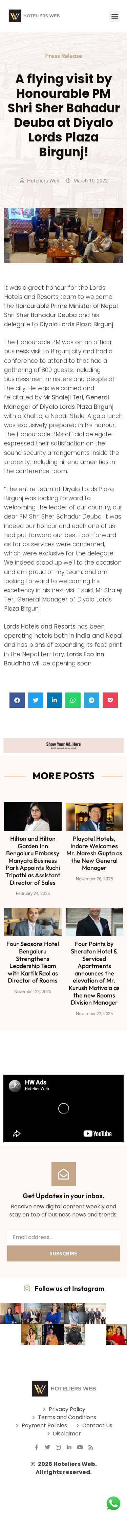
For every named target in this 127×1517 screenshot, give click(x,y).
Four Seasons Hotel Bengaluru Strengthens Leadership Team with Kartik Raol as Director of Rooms (32, 962)
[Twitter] (47, 1447)
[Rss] (90, 1447)
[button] (114, 16)
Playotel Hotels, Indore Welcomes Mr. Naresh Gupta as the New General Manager (94, 853)
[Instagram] (58, 1447)
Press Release (63, 56)
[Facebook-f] (36, 1447)
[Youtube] (80, 1447)
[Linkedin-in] (69, 1447)
